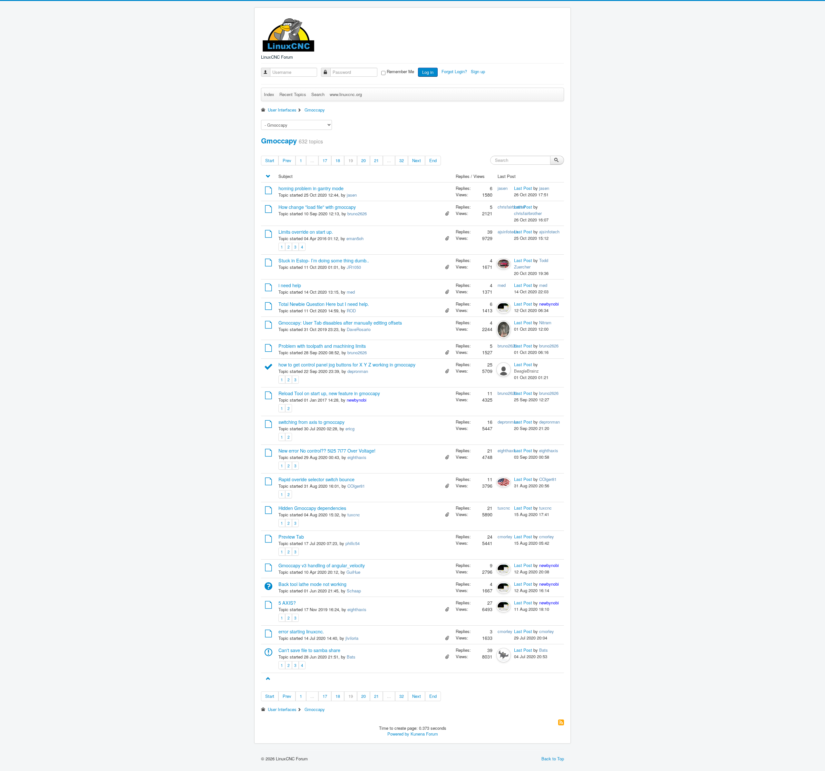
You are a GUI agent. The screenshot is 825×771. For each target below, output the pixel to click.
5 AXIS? (287, 603)
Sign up (478, 71)
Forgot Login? (455, 71)
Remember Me (400, 71)
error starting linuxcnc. (301, 631)
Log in (427, 72)
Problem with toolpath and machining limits (322, 346)
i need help (289, 285)
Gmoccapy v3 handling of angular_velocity (321, 565)
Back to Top (552, 759)
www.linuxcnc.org (346, 94)
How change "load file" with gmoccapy (317, 207)
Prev (287, 160)
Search (318, 94)
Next (416, 160)
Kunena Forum (424, 734)
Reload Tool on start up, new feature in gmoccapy (329, 393)
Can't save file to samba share (309, 650)
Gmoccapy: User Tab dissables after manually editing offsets (340, 322)
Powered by (398, 734)
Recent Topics (292, 94)
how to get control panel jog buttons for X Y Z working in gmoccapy (346, 364)
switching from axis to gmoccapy (311, 422)
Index (269, 94)
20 (363, 160)
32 (401, 160)
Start (269, 160)
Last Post (523, 188)
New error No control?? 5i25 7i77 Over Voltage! (326, 450)
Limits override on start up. (305, 232)
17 (325, 160)
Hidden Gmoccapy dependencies (312, 508)
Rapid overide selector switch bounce (316, 479)
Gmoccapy (279, 140)
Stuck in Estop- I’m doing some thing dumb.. (323, 260)
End (433, 160)
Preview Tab (291, 536)
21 (376, 160)
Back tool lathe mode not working (312, 584)
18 (337, 160)
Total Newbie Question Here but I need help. (323, 304)
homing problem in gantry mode (311, 188)
